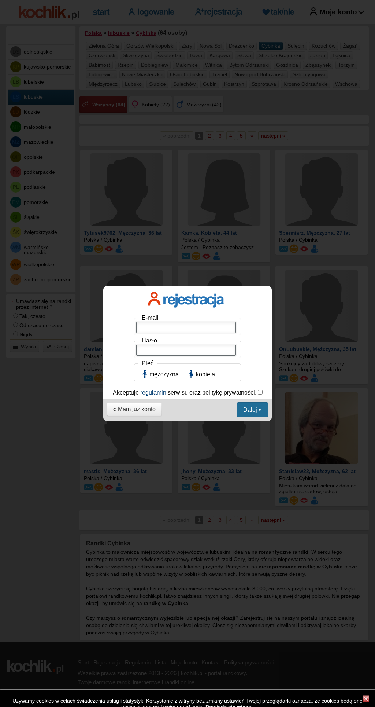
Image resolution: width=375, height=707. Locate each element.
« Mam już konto (134, 409)
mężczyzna (164, 374)
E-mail (150, 318)
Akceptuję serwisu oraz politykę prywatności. (185, 392)
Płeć (147, 363)
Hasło (149, 340)
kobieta (205, 374)
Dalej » (252, 410)
